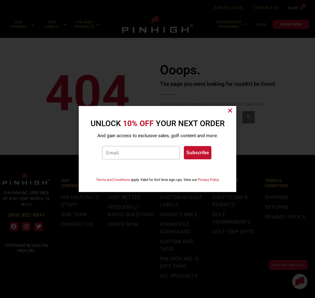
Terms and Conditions (113, 180)
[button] (230, 111)
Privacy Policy (208, 180)
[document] (157, 149)
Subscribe (197, 152)
